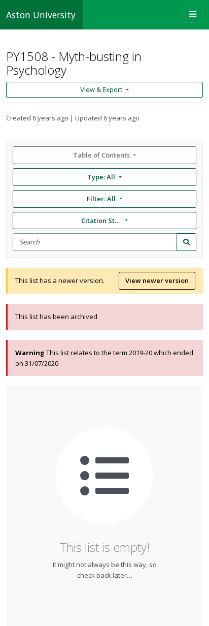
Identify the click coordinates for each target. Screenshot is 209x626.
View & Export (101, 89)
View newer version (157, 280)
